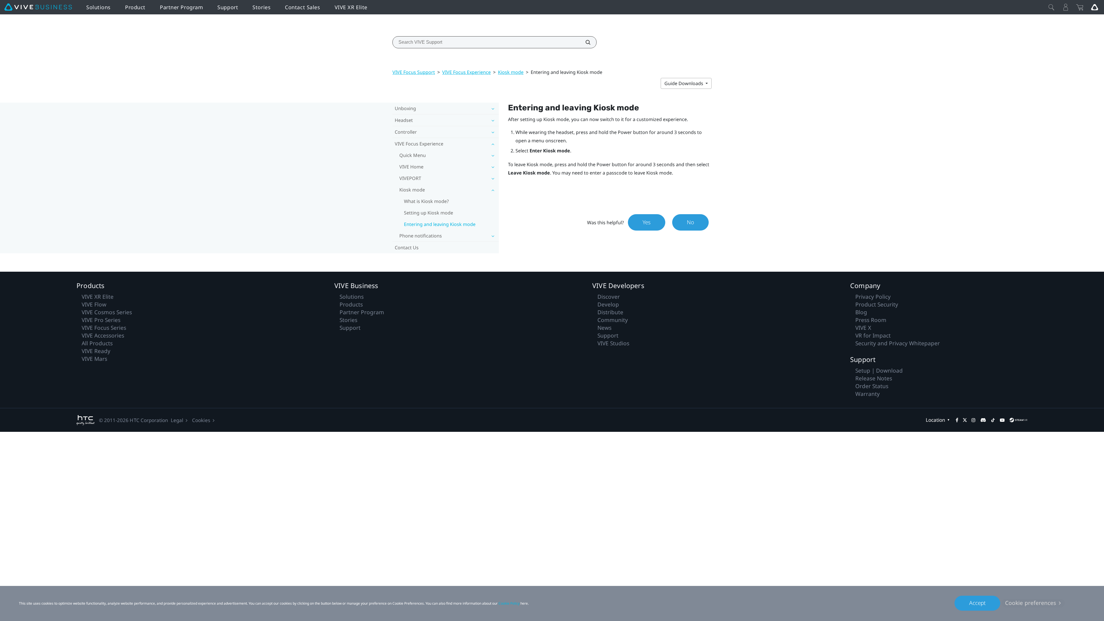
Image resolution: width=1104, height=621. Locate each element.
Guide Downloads (684, 83)
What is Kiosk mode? (426, 201)
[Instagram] (973, 420)
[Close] (1051, 7)
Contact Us (407, 247)
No (690, 222)
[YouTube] (1002, 420)
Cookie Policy (509, 603)
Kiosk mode (511, 72)
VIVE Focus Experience (466, 72)
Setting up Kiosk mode (428, 213)
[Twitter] (965, 420)
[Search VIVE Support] (585, 42)
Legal (177, 420)
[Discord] (983, 420)
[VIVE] (38, 7)
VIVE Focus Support (413, 72)
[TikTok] (993, 420)
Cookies (201, 420)
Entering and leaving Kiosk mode (440, 224)
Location (935, 420)
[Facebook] (957, 420)
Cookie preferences (1030, 603)
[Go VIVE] (1094, 7)
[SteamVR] (1018, 420)
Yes (647, 222)
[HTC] (85, 420)
